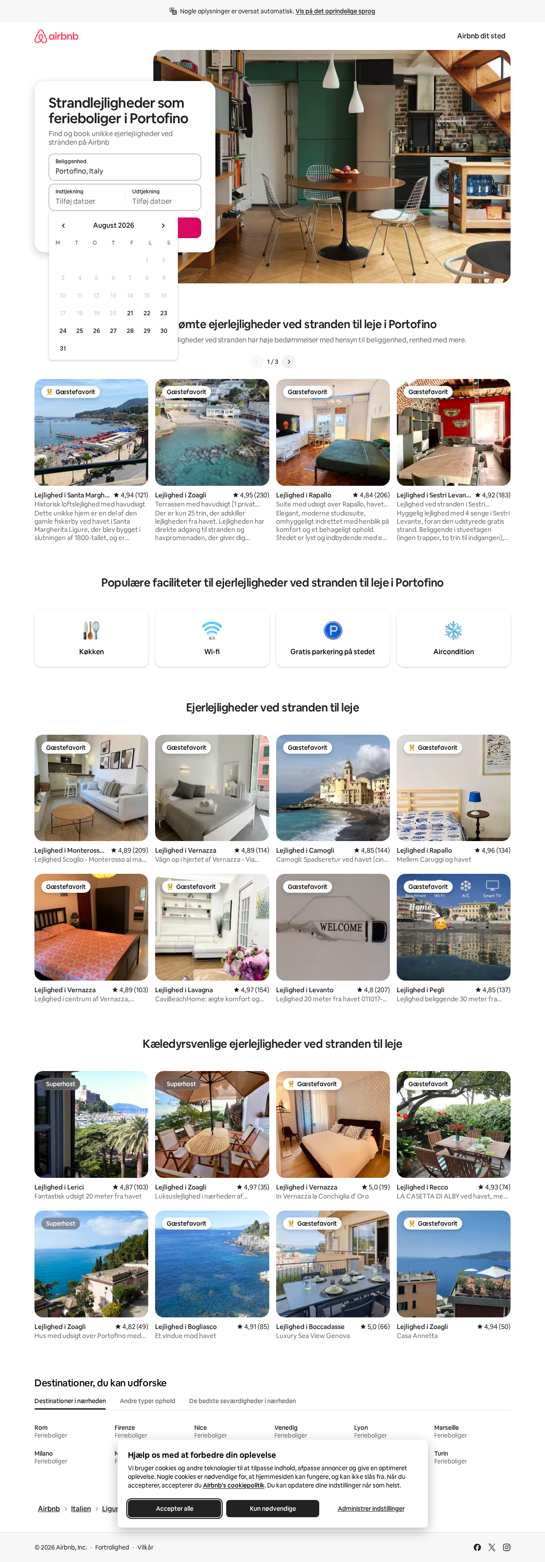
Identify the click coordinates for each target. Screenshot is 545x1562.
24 (62, 331)
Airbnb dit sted (481, 35)
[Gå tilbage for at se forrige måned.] (63, 225)
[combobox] (125, 171)
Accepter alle (174, 1508)
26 (96, 331)
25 (79, 331)
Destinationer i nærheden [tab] (70, 1401)
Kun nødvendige (272, 1508)
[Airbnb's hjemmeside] (56, 36)
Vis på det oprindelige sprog (335, 11)
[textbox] (87, 201)
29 (146, 331)
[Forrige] (257, 362)
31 (63, 348)
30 (164, 331)
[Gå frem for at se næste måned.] (162, 225)
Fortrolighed (112, 1547)
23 (163, 313)
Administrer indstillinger (370, 1508)
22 (146, 313)
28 (130, 331)
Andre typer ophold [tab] (147, 1401)
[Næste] (289, 362)
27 (113, 331)
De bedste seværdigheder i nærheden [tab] (242, 1401)
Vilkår (145, 1547)
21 (130, 313)
